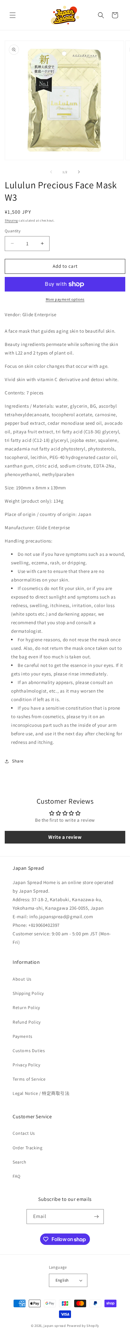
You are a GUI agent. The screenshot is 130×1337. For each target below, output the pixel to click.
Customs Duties (29, 1050)
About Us (22, 979)
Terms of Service (29, 1079)
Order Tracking (27, 1148)
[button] (13, 15)
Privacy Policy (26, 1065)
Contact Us (24, 1133)
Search (20, 1162)
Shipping (11, 220)
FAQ (17, 1176)
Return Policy (26, 1007)
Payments (22, 1036)
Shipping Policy (28, 993)
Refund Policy (27, 1022)
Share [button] (18, 761)
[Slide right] (79, 172)
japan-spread (55, 1325)
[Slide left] (51, 172)
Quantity (13, 231)
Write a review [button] (64, 837)
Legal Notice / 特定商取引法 (41, 1093)
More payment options (65, 299)
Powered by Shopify (83, 1325)
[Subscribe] (96, 1216)
